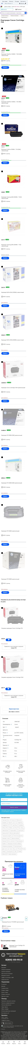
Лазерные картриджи (5, 969)
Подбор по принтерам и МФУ (7, 977)
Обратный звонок (8, 1023)
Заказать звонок (14, 807)
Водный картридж (15, 838)
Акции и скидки (4, 992)
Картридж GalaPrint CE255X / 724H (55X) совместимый (11, 54)
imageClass (20, 822)
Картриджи (3, 967)
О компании (4, 984)
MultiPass (11, 827)
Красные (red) (5, 833)
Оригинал (19, 820)
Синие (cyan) (20, 830)
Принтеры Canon (5, 820)
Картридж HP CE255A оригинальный (10, 531)
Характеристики (14, 709)
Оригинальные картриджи (7, 973)
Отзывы (17, 1)
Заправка (4, 822)
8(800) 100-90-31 (14, 959)
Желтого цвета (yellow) (14, 833)
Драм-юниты (5, 848)
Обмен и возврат (5, 1009)
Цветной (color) (5, 830)
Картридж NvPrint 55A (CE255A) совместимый (12, 292)
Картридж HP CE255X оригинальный (10, 579)
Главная (3, 1043)
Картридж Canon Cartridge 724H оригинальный (13, 387)
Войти (25, 1043)
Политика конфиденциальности (8, 1003)
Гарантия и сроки (5, 996)
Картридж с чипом (6, 838)
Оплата (11, 1)
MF (6, 827)
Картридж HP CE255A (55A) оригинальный (11, 435)
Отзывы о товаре (4, 990)
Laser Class (14, 825)
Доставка (4, 1)
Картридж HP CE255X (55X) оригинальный (11, 483)
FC (15, 822)
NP (15, 827)
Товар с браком (4, 1007)
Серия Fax (10, 822)
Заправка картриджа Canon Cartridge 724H (12, 677)
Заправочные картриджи (7, 846)
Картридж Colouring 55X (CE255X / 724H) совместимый (11, 197)
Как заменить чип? (5, 1013)
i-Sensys (22, 827)
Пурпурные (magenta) (6, 835)
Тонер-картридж (19, 841)
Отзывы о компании (5, 994)
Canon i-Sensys (13, 848)
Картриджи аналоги (5, 975)
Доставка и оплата (14, 711)
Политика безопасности (6, 1005)
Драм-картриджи (12, 854)
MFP (15, 851)
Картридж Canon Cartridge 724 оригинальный (17, 946)
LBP (3, 827)
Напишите (21, 954)
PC (18, 827)
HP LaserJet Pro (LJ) (21, 848)
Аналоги (13, 820)
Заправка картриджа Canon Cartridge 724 (12, 628)
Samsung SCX (10, 851)
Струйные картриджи (5, 971)
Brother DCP (4, 854)
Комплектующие (18, 846)
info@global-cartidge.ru (5, 1020)
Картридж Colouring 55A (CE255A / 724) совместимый (11, 245)
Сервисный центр (5, 979)
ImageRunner (5, 825)
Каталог (8, 1043)
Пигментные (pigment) (17, 835)
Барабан (4, 843)
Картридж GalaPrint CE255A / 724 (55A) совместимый (11, 102)
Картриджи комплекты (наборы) (14, 843)
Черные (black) (13, 830)
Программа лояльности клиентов (8, 1001)
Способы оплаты (4, 988)
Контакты (23, 1)
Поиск (19, 1043)
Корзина (21, 9)
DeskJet (3, 851)
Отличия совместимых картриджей (8, 1011)
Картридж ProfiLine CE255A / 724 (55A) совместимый (11, 150)
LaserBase (21, 825)
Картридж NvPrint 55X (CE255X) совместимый (12, 340)
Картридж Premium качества (8, 841)
